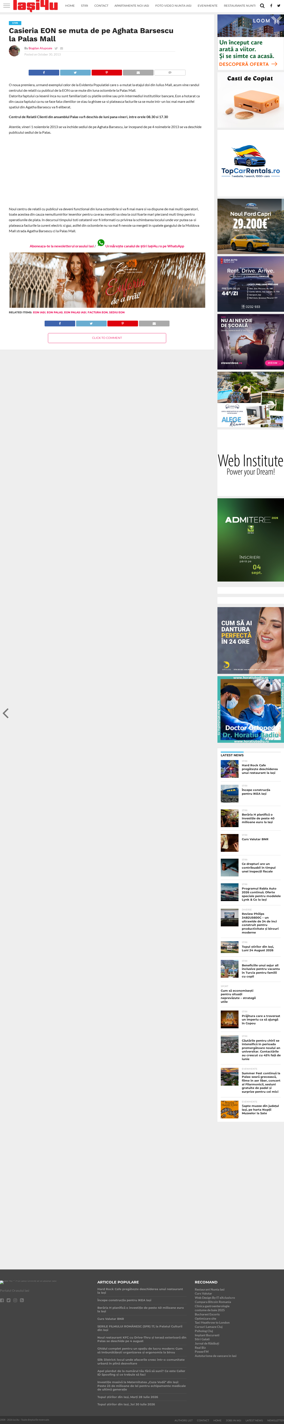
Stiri (84, 5)
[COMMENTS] (169, 71)
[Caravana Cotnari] (107, 307)
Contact (101, 5)
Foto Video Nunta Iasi (173, 5)
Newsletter (275, 1420)
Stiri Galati (202, 1339)
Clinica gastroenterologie (212, 1306)
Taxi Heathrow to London (212, 1322)
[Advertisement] (107, 171)
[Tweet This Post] (75, 71)
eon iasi (39, 312)
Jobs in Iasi (233, 1420)
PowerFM (202, 1351)
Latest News (254, 1420)
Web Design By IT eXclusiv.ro (215, 1297)
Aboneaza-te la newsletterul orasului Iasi (62, 246)
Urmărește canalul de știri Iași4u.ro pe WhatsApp (144, 246)
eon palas (55, 312)
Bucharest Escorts (207, 1314)
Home (70, 5)
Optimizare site (205, 1318)
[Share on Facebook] (44, 71)
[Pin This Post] (106, 71)
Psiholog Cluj (204, 1331)
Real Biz (200, 1347)
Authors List (184, 1420)
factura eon (98, 312)
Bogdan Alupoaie (40, 48)
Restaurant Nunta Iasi (210, 1289)
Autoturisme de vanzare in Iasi (216, 1356)
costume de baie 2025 (210, 1310)
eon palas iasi (75, 312)
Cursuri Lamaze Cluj (209, 1327)
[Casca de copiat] (250, 128)
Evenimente (208, 5)
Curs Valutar (203, 1293)
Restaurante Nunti (240, 5)
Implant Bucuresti (207, 1335)
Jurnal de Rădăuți (207, 1343)
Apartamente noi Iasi (131, 5)
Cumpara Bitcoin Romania (213, 1302)
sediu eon (117, 312)
